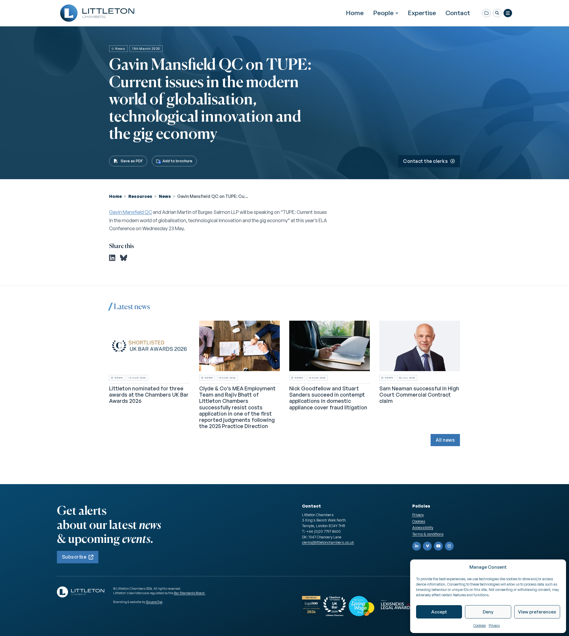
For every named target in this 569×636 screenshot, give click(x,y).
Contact (457, 13)
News (165, 196)
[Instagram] (449, 546)
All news (445, 440)
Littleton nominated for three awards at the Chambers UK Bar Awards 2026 (148, 394)
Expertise (422, 13)
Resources (140, 196)
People (383, 13)
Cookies (479, 625)
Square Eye (154, 602)
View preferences (537, 612)
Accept (439, 612)
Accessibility (422, 527)
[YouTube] (438, 546)
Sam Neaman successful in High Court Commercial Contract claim (419, 394)
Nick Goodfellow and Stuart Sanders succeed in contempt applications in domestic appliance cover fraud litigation (328, 397)
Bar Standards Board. (189, 593)
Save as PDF (132, 160)
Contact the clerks (425, 161)
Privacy (494, 625)
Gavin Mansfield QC (130, 212)
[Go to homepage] (97, 13)
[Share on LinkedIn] (112, 257)
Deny (488, 612)
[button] (497, 13)
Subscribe (74, 557)
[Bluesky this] (123, 257)
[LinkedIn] (416, 546)
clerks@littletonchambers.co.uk (328, 542)
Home (355, 13)
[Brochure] (486, 13)
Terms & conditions (428, 534)
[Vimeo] (427, 546)
